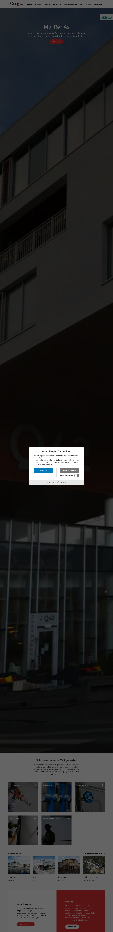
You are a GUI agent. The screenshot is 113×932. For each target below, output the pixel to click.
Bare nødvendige (69, 470)
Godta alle (43, 470)
